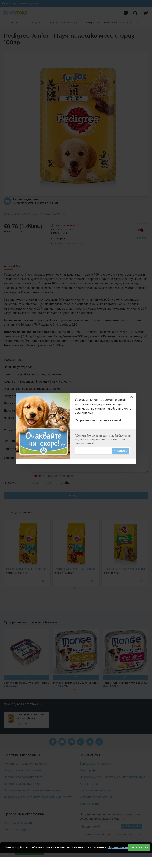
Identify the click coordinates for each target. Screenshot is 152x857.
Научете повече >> (120, 847)
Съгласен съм (139, 847)
